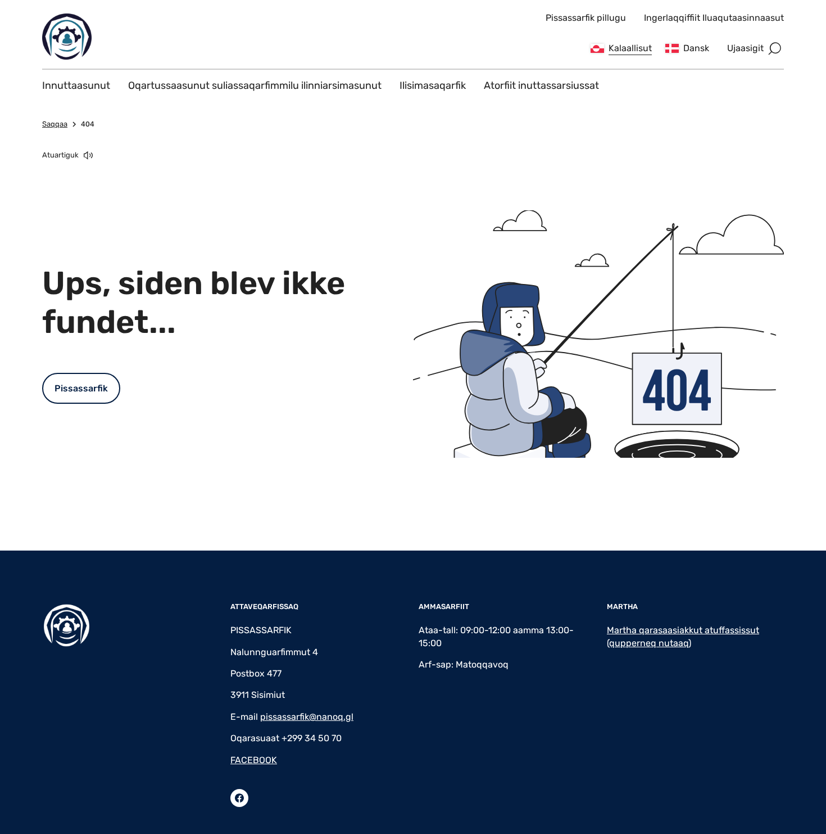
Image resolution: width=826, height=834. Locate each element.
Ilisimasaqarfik (433, 85)
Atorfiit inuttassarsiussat (541, 85)
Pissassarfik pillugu (586, 17)
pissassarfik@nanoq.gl (306, 716)
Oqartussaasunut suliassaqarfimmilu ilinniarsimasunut (255, 85)
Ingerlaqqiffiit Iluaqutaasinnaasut (714, 17)
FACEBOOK (253, 760)
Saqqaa (54, 124)
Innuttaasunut (76, 85)
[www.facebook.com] (239, 798)
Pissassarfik (81, 388)
